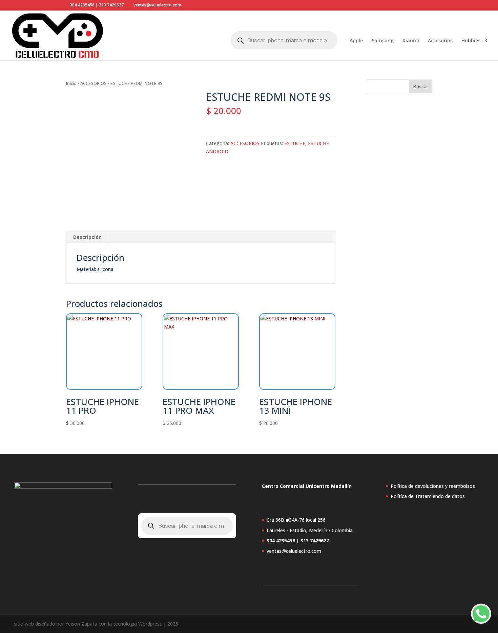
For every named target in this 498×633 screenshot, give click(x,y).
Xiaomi (410, 41)
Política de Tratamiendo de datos (428, 496)
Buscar (420, 86)
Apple (356, 41)
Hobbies (470, 41)
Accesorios (440, 41)
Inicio (71, 83)
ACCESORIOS (93, 83)
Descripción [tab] (87, 237)
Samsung (383, 41)
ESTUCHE (294, 143)
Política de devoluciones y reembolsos (433, 486)
